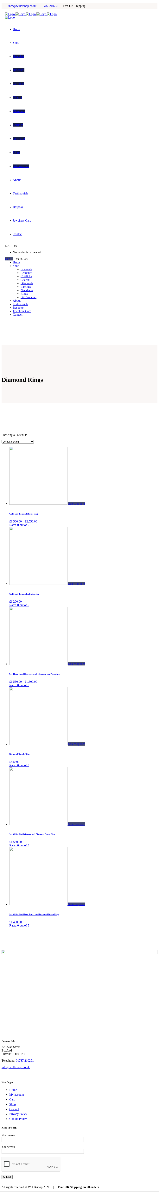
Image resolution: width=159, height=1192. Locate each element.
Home (13, 1089)
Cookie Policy (18, 1118)
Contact (14, 1109)
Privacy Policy (18, 1114)
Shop (12, 1104)
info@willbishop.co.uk (22, 6)
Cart (8, 258)
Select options (76, 503)
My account (16, 1094)
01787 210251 (50, 6)
